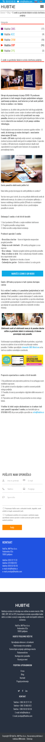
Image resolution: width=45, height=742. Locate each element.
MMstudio (22, 738)
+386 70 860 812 (25, 705)
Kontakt (22, 677)
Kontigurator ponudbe (22, 656)
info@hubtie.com (26, 1)
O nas (22, 671)
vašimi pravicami (26, 517)
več (22, 511)
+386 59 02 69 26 (25, 709)
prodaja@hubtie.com (25, 716)
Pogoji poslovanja (23, 681)
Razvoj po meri (22, 659)
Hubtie (24, 29)
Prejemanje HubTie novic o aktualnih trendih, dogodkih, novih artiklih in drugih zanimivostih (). (21, 509)
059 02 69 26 (10, 1)
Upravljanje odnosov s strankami (22, 642)
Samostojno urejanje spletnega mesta (22, 649)
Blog (8, 12)
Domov (2, 12)
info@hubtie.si (25, 712)
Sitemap (29, 738)
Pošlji (12, 527)
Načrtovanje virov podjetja (22, 645)
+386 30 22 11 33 (25, 702)
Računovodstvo (22, 652)
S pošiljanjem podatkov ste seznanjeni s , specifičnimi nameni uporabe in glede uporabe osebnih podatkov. (21, 517)
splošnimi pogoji (33, 515)
